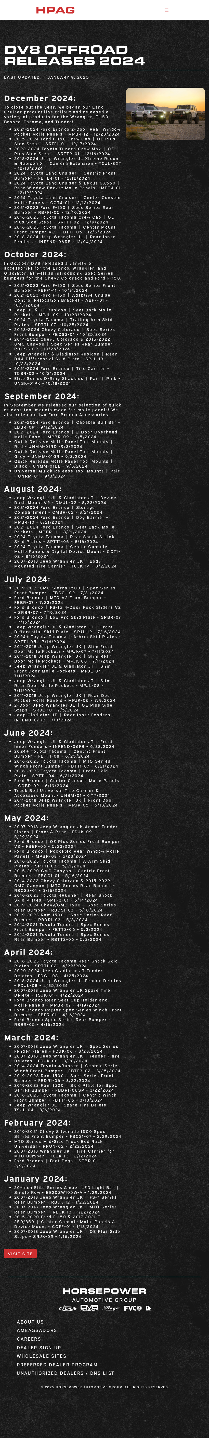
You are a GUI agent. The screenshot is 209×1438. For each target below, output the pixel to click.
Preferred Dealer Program (57, 1364)
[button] (167, 10)
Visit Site (20, 1253)
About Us (30, 1322)
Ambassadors (37, 1330)
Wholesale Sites (42, 1356)
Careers (29, 1339)
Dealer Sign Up (39, 1347)
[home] (55, 10)
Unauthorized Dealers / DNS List (66, 1373)
